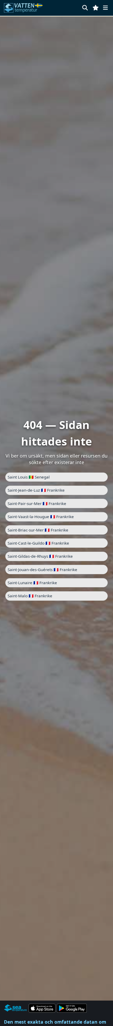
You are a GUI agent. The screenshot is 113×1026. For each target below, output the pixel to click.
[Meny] (105, 8)
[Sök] (85, 8)
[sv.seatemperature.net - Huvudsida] (24, 8)
